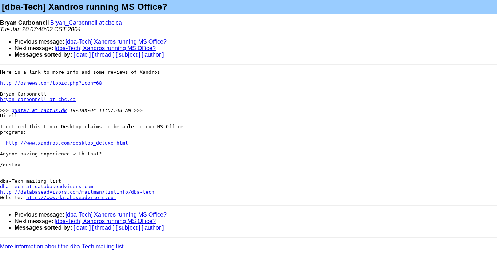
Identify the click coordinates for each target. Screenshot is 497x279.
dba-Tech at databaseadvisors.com (46, 186)
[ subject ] (128, 55)
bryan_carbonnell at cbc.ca (38, 99)
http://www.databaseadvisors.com (71, 197)
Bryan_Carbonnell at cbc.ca (86, 23)
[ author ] (153, 55)
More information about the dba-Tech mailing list (61, 246)
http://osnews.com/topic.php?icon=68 (51, 83)
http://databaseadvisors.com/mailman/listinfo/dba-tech (77, 192)
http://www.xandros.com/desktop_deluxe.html (67, 143)
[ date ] (82, 55)
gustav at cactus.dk (39, 110)
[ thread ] (103, 55)
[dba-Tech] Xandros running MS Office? (116, 42)
